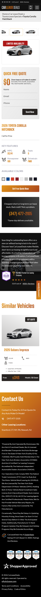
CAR (11, 7)
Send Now (30, 112)
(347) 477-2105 (30, 7)
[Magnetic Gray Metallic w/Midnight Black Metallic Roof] (30, 179)
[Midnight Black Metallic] (35, 179)
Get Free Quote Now (20, 188)
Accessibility (25, 586)
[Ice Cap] (21, 179)
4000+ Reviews (24, 2)
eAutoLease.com (9, 581)
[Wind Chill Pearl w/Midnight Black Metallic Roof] (3, 179)
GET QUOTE (31, 319)
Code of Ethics (20, 589)
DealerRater (29, 534)
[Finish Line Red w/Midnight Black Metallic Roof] (17, 179)
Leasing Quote (38, 290)
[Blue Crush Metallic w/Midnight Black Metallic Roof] (8, 179)
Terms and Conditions (10, 586)
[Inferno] (12, 179)
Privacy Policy (7, 589)
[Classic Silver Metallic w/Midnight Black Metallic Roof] (26, 179)
